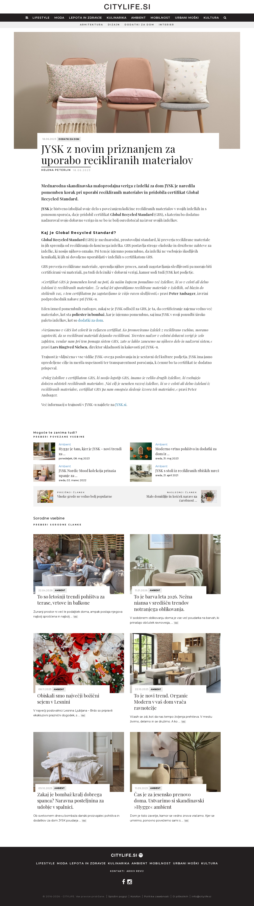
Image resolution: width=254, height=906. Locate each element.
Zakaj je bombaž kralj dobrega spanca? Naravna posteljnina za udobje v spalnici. (70, 800)
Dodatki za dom (139, 24)
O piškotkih (180, 896)
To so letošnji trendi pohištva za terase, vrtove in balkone (71, 599)
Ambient (138, 17)
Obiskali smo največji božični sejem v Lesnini (68, 698)
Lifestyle (41, 17)
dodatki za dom (90, 320)
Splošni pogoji (117, 896)
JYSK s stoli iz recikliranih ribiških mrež (187, 470)
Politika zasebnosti (156, 896)
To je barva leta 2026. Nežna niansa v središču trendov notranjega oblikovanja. (163, 602)
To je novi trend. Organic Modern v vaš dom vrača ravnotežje (161, 701)
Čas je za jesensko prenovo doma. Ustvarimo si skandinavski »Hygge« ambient (169, 800)
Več (75, 616)
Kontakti (117, 871)
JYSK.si (120, 404)
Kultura (211, 17)
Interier (166, 24)
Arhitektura (91, 24)
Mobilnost (160, 17)
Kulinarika (116, 17)
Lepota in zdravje (85, 17)
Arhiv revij (135, 871)
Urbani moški (187, 17)
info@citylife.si (201, 896)
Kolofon (136, 896)
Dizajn (114, 24)
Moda (59, 17)
